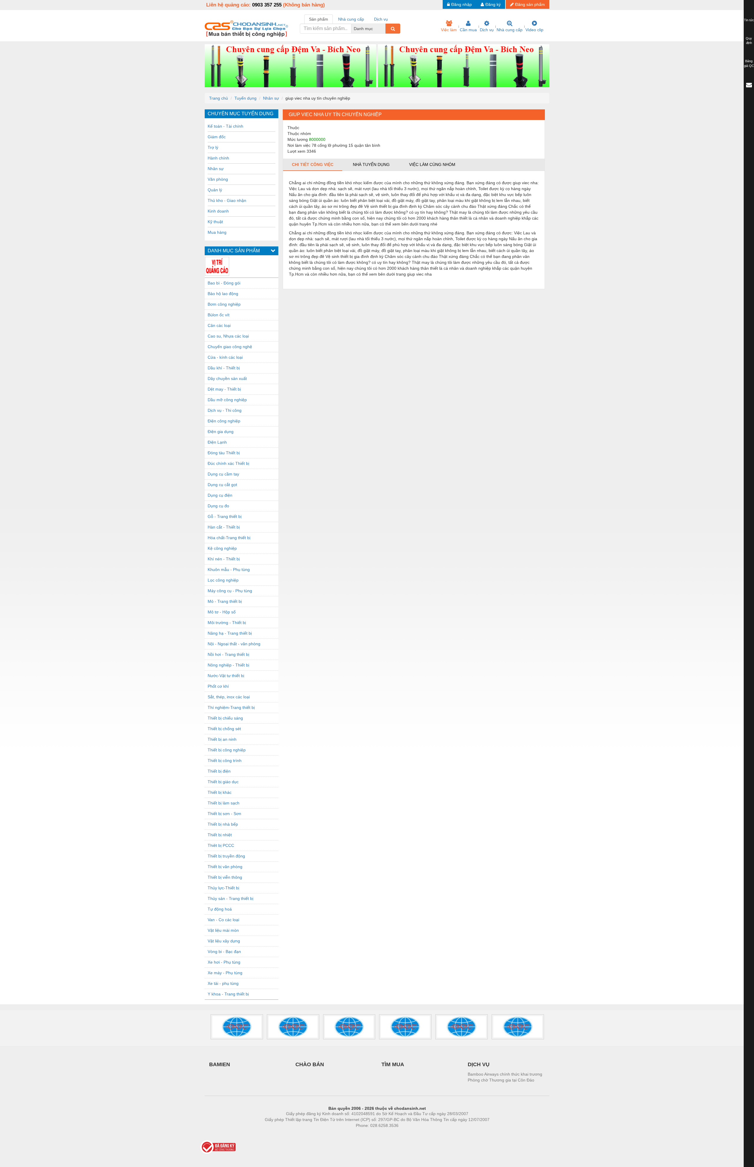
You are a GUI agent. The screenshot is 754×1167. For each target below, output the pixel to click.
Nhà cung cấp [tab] (351, 19)
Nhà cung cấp (509, 29)
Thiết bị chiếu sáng (225, 718)
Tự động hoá (220, 909)
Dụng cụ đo (218, 505)
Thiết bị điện (219, 771)
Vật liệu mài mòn (223, 930)
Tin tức (749, 20)
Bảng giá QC (749, 63)
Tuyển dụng (245, 98)
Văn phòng (218, 179)
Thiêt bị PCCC (221, 845)
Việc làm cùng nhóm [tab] (432, 164)
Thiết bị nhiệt (220, 834)
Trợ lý (213, 147)
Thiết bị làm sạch (223, 803)
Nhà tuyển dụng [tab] (371, 164)
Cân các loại (219, 325)
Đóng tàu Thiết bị (224, 452)
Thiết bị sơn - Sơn (224, 813)
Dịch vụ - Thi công (225, 410)
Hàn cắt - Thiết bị (224, 527)
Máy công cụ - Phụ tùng (230, 590)
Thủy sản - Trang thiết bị (230, 898)
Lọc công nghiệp (223, 580)
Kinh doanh (218, 211)
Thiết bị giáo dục (223, 781)
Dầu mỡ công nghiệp (227, 399)
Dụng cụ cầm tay (223, 474)
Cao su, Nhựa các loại (228, 336)
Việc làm (449, 29)
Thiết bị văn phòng (225, 866)
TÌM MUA (392, 1064)
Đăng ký (493, 4)
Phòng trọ (339, 1134)
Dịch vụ (487, 29)
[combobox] (383, 28)
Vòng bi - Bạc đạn (224, 951)
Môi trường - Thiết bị (227, 622)
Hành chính (218, 158)
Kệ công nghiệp (222, 548)
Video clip (534, 29)
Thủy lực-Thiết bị (223, 887)
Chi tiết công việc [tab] (312, 164)
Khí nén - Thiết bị (224, 559)
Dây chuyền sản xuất (227, 378)
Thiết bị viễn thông (225, 877)
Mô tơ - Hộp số (222, 612)
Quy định (749, 41)
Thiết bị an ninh (222, 739)
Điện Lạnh (217, 442)
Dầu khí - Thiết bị (224, 368)
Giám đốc (217, 136)
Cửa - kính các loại (225, 357)
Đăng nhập (461, 4)
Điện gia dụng (221, 431)
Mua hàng (217, 232)
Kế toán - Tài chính (225, 126)
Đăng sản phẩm (530, 4)
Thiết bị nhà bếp (223, 824)
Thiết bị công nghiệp (227, 750)
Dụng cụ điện (220, 495)
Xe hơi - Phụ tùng (224, 962)
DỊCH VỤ (479, 1064)
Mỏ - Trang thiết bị (225, 601)
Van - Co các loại (223, 919)
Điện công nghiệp (224, 421)
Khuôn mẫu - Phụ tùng (229, 569)
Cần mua (468, 29)
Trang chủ (218, 98)
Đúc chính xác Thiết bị (228, 463)
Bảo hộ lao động (223, 293)
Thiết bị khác (220, 792)
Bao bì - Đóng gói (224, 283)
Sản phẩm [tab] (318, 19)
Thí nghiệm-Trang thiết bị (231, 707)
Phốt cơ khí (218, 686)
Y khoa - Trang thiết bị (228, 994)
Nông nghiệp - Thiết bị (228, 665)
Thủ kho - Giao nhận (227, 200)
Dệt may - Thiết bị (224, 389)
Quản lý (215, 189)
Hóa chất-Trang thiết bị (229, 537)
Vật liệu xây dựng (224, 941)
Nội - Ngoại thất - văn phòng (234, 643)
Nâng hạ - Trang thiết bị (230, 633)
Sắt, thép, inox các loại (229, 696)
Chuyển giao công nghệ (230, 346)
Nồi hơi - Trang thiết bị (228, 654)
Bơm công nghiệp (224, 304)
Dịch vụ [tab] (381, 19)
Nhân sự (271, 98)
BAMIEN (219, 1064)
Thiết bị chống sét (224, 728)
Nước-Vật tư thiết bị (226, 675)
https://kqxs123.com (406, 1134)
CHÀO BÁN (309, 1064)
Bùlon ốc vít (218, 314)
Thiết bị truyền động (226, 856)
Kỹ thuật (215, 221)
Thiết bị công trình (225, 760)
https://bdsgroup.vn (369, 1134)
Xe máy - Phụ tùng (225, 972)
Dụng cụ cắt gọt (222, 484)
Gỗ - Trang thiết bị (225, 516)
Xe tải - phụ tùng (223, 983)
